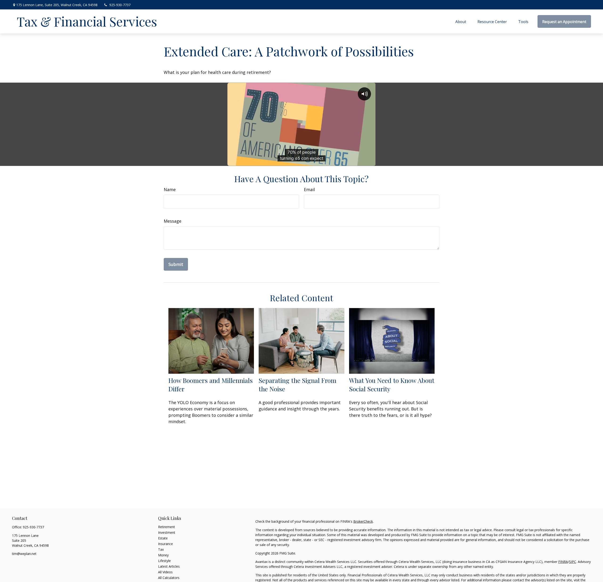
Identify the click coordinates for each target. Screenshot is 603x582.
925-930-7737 (119, 5)
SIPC (572, 561)
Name (170, 189)
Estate (163, 538)
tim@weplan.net (24, 553)
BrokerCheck (363, 521)
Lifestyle (164, 560)
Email (309, 189)
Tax (161, 549)
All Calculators (168, 577)
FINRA (563, 561)
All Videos (165, 572)
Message (172, 221)
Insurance (165, 544)
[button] (460, 21)
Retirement (166, 527)
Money (163, 555)
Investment (166, 532)
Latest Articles (169, 566)
